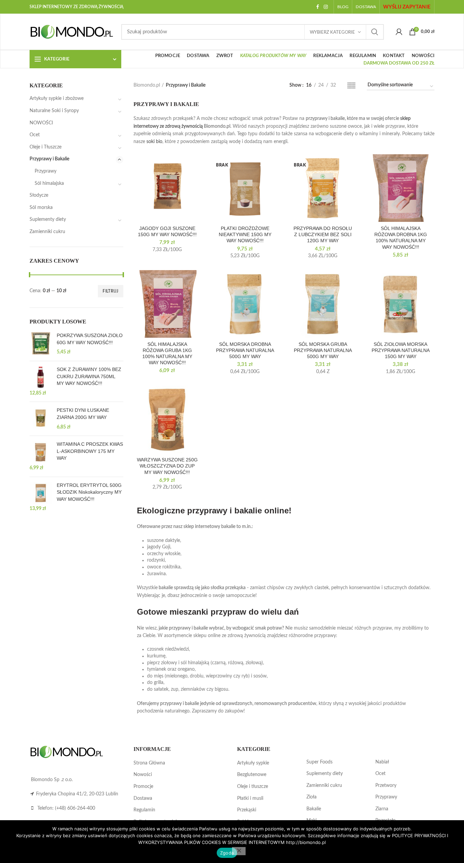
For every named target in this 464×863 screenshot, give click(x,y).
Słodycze (39, 195)
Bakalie (313, 809)
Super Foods (319, 762)
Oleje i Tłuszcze (45, 147)
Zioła (311, 797)
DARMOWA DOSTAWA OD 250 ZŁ (398, 63)
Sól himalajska (49, 183)
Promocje (143, 786)
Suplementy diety (48, 219)
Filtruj (110, 291)
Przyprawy (45, 171)
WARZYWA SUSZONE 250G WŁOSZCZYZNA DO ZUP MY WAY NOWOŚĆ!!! (167, 466)
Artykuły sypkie (253, 763)
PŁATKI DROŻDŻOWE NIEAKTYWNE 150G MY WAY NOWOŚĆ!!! (245, 234)
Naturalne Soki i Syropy (54, 110)
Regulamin (144, 810)
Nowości (142, 774)
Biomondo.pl (146, 85)
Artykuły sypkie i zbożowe (57, 98)
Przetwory (385, 785)
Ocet (35, 135)
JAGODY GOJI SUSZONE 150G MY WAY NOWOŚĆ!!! (167, 231)
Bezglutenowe (251, 774)
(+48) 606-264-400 (75, 808)
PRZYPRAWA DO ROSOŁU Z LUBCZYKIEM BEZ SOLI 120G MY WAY (322, 234)
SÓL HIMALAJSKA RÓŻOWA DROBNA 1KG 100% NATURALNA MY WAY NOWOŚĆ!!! (400, 238)
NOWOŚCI (41, 123)
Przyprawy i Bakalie (49, 159)
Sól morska (41, 207)
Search (374, 32)
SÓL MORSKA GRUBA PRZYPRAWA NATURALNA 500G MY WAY (323, 350)
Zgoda (227, 853)
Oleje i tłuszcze (252, 786)
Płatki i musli (250, 798)
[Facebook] (317, 6)
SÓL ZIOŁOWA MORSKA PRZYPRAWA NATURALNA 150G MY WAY (401, 350)
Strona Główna (149, 763)
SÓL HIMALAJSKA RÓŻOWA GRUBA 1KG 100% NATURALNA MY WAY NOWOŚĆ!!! (167, 353)
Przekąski (246, 810)
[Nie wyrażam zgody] (239, 851)
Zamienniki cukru (47, 231)
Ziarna (381, 809)
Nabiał (382, 762)
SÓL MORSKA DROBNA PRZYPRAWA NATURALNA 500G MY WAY (245, 350)
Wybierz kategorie (332, 32)
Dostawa (142, 798)
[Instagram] (325, 6)
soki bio (154, 141)
